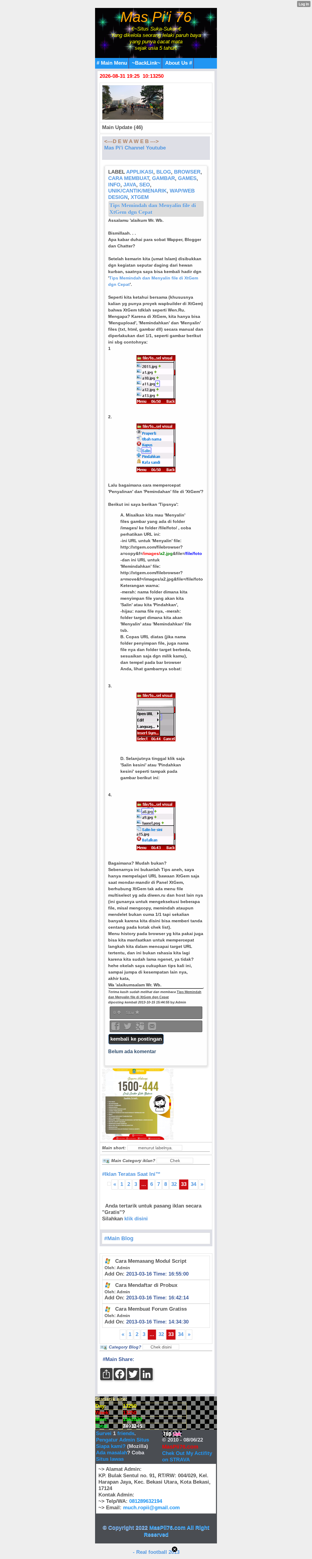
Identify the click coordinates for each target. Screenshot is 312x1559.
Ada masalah (111, 1453)
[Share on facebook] (116, 1028)
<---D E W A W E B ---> (131, 141)
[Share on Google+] (140, 1028)
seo (144, 185)
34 (193, 1184)
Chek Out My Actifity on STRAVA (187, 1456)
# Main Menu (112, 63)
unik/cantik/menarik (137, 191)
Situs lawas (110, 1459)
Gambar (163, 178)
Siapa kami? (111, 1446)
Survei (104, 1433)
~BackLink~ (146, 63)
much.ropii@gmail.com (151, 1507)
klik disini (136, 1219)
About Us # (178, 63)
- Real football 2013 (156, 1552)
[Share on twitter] (128, 1028)
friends (125, 1433)
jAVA (129, 185)
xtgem (140, 197)
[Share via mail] (152, 1028)
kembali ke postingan (136, 1039)
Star (130, 1012)
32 (174, 1184)
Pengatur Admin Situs (122, 1440)
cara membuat (128, 178)
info (114, 185)
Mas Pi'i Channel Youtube (135, 148)
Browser (187, 172)
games (187, 178)
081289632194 (145, 1501)
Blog (163, 172)
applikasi (139, 172)
